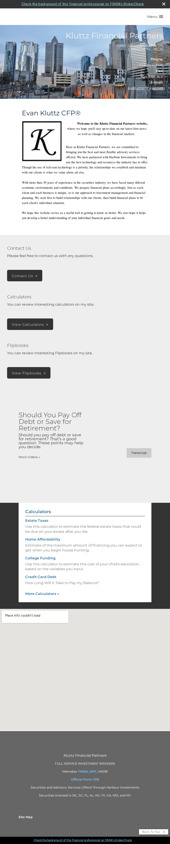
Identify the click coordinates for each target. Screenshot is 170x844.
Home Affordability (42, 539)
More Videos (29, 457)
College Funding (40, 558)
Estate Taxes (36, 520)
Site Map (26, 817)
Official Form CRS (85, 779)
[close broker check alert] (164, 4)
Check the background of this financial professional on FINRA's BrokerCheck (82, 4)
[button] (155, 17)
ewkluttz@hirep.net (145, 88)
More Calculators (42, 594)
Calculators (38, 511)
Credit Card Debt (40, 577)
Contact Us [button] (22, 276)
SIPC (93, 772)
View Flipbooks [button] (26, 373)
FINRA (83, 772)
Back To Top (151, 831)
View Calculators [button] (28, 324)
